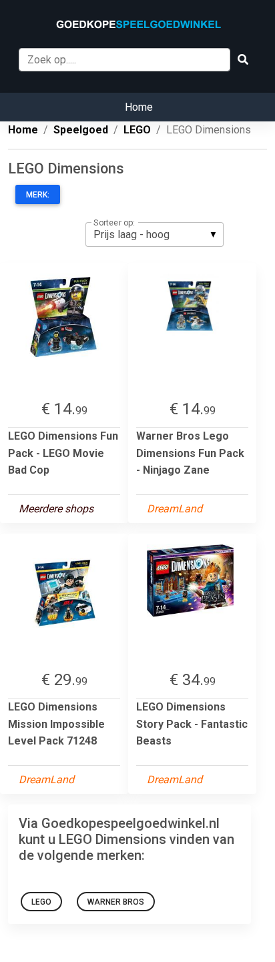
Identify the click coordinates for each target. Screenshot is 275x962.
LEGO (41, 902)
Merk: (37, 194)
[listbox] (154, 234)
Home (139, 107)
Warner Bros (115, 902)
